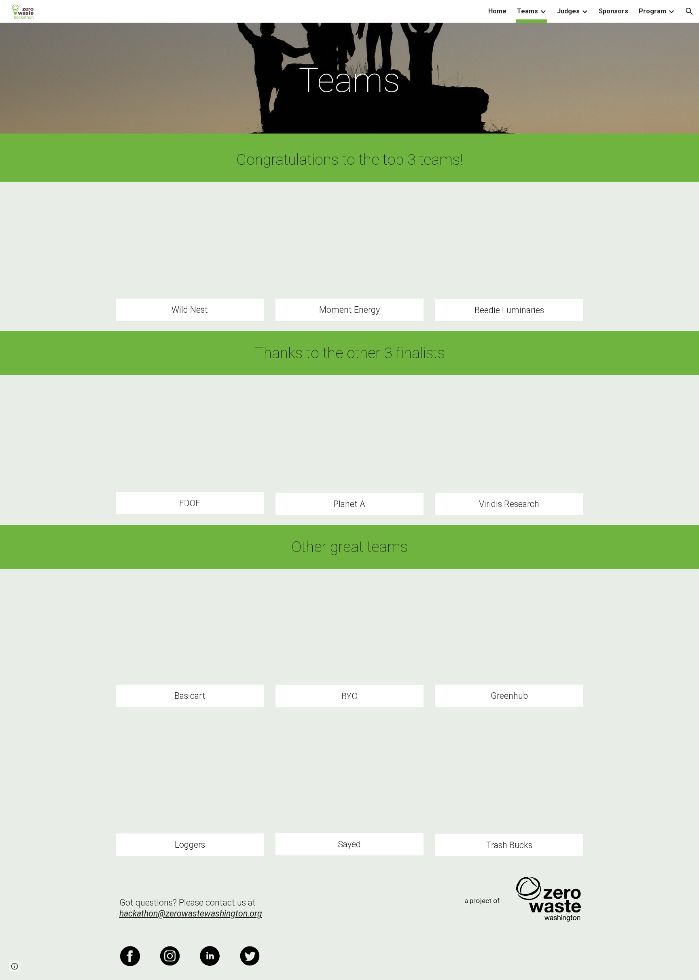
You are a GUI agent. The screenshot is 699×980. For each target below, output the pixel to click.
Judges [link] (568, 11)
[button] (689, 11)
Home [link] (497, 11)
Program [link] (652, 11)
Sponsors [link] (613, 11)
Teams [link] (527, 11)
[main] (349, 80)
